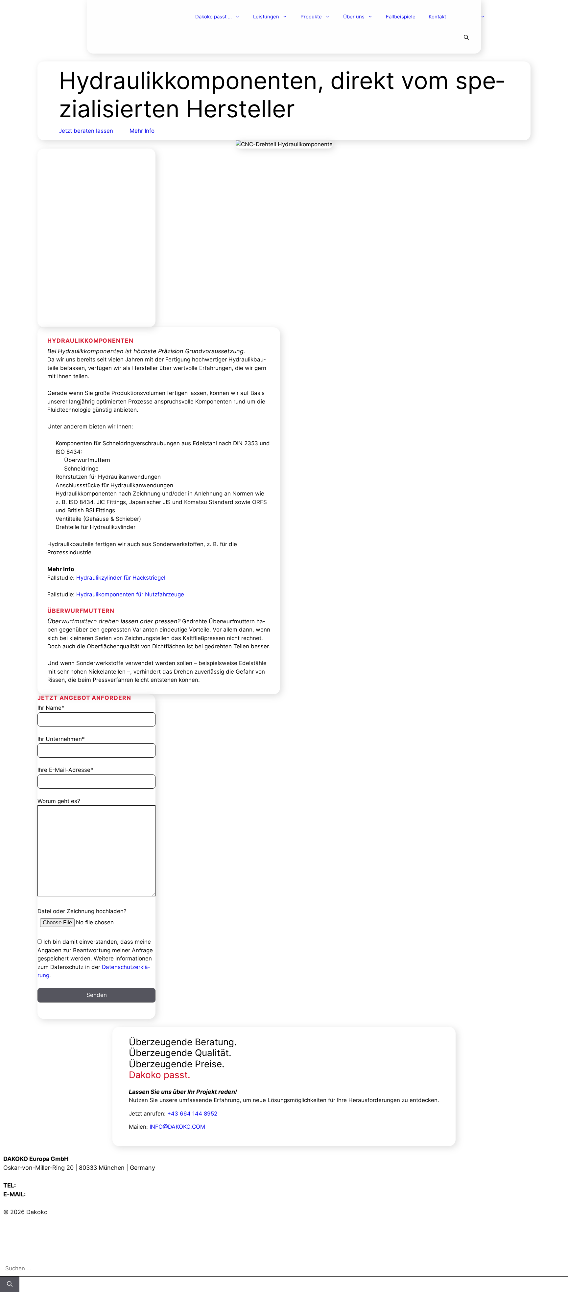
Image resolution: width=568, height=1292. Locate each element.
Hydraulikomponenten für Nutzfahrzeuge (130, 594)
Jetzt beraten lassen (86, 130)
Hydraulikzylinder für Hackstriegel (120, 577)
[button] (466, 38)
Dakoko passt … (213, 16)
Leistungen (266, 16)
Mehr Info (142, 130)
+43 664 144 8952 (192, 1113)
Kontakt (437, 16)
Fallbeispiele (400, 16)
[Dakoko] (134, 17)
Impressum (18, 1229)
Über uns (354, 16)
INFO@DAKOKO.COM (177, 1126)
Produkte (311, 16)
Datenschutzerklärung (34, 1247)
